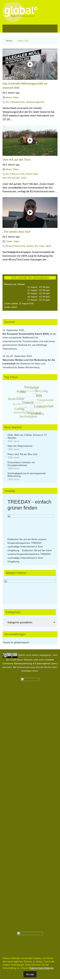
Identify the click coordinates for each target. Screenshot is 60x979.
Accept (30, 974)
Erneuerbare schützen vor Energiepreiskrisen (21, 463)
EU (7, 102)
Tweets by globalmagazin (15, 642)
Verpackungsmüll (35, 102)
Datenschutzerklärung (41, 968)
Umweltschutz (17, 102)
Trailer (9, 241)
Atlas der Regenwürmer (20, 446)
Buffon (30, 246)
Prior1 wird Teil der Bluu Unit (22, 454)
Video (16, 97)
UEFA (48, 246)
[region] (30, 588)
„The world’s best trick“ (16, 231)
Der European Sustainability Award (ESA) (26, 333)
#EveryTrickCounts (16, 246)
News (9, 97)
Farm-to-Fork (17, 174)
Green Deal (32, 174)
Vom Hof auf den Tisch (16, 159)
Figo (41, 246)
